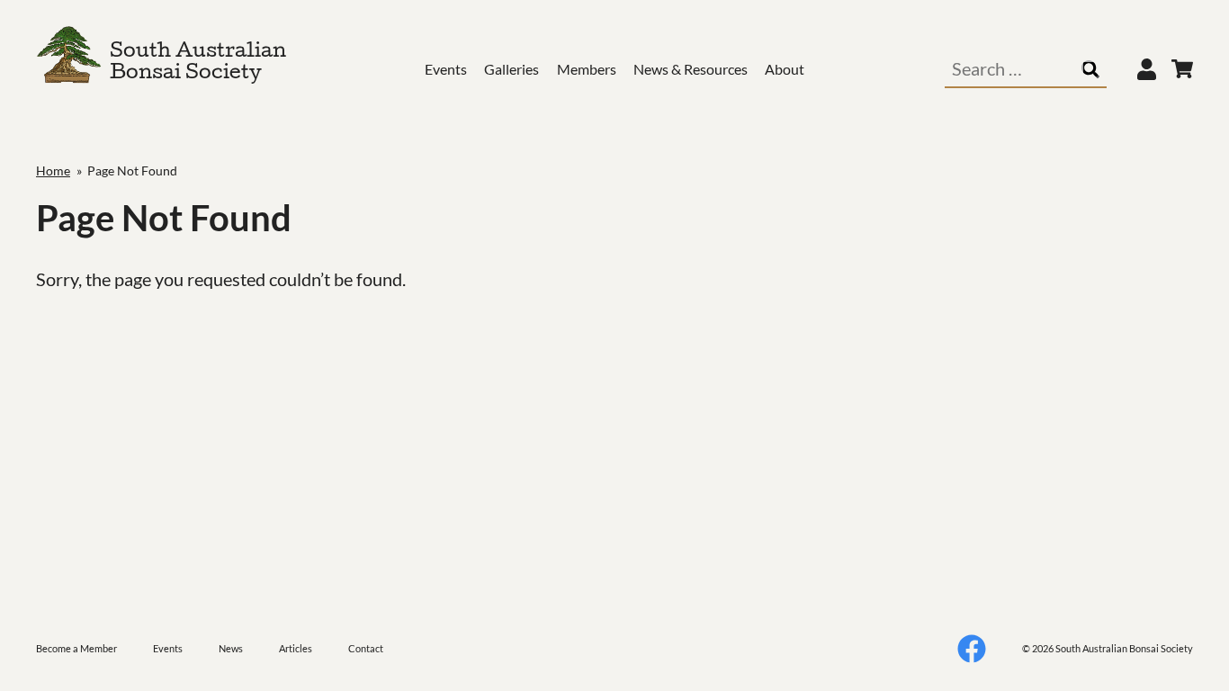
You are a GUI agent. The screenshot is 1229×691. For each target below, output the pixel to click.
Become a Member (76, 648)
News (231, 648)
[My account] (1146, 69)
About (784, 68)
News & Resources (690, 68)
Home (53, 170)
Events (446, 68)
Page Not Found (132, 170)
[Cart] (1182, 69)
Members (586, 68)
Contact (365, 648)
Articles (295, 648)
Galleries (511, 68)
